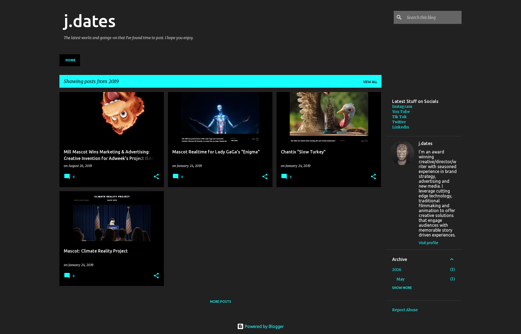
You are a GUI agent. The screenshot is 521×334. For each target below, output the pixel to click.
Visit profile (428, 243)
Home (70, 60)
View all (370, 82)
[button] (156, 177)
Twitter (399, 121)
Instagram (402, 106)
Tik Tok (399, 116)
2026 (396, 269)
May (400, 279)
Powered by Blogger (264, 326)
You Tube (401, 111)
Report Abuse (405, 309)
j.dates (90, 20)
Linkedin (400, 127)
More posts (220, 301)
